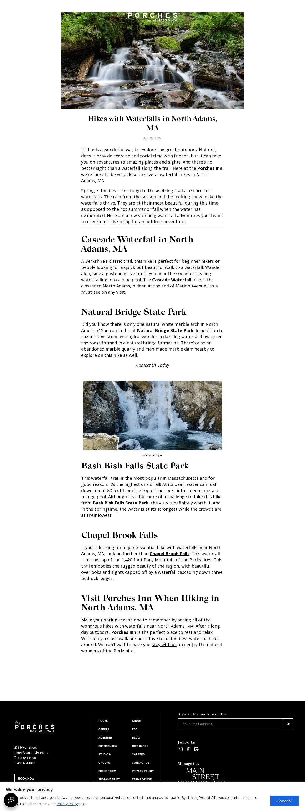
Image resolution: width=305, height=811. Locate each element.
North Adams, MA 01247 (31, 752)
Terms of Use (142, 779)
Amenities (105, 737)
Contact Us (140, 762)
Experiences (107, 746)
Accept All (284, 800)
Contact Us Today (152, 365)
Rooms (103, 721)
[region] (152, 796)
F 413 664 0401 (25, 763)
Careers (138, 754)
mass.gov (157, 455)
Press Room (107, 771)
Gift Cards (140, 746)
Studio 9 (104, 754)
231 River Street (25, 747)
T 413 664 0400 (25, 757)
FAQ (134, 729)
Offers (103, 729)
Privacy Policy (67, 803)
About (137, 721)
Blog (136, 737)
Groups (104, 762)
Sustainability (109, 779)
